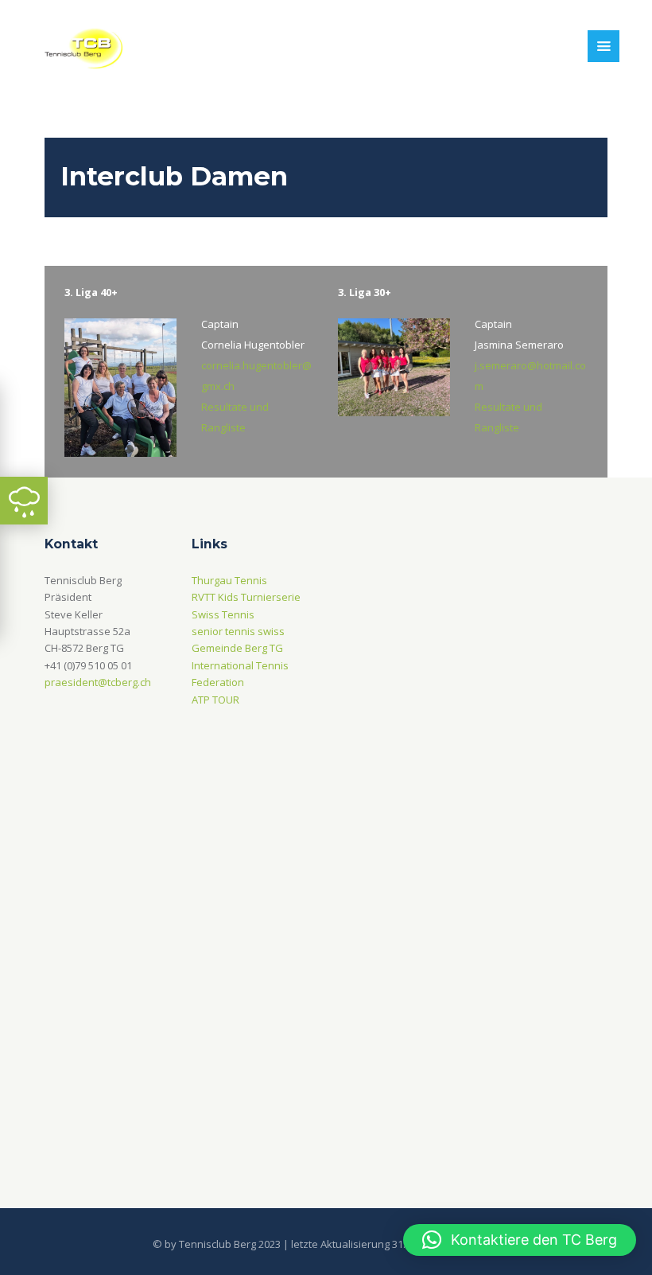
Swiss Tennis (223, 614)
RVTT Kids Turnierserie (246, 597)
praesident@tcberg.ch (98, 682)
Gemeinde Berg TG (237, 648)
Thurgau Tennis (229, 580)
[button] (519, 1240)
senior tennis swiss (238, 631)
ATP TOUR (215, 699)
